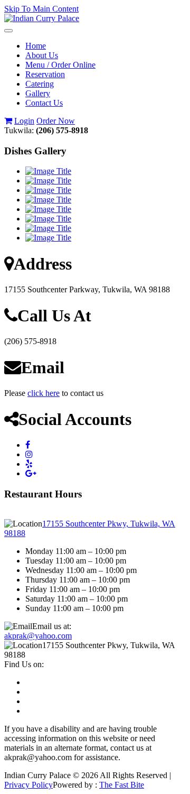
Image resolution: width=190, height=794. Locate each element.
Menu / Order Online (60, 64)
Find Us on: (24, 664)
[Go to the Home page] (41, 18)
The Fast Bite (121, 784)
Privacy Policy (28, 784)
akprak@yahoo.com (38, 635)
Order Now (55, 120)
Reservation (45, 74)
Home (35, 45)
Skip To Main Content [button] (41, 8)
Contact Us (44, 102)
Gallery (37, 93)
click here (43, 393)
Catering (39, 83)
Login (24, 120)
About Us (41, 55)
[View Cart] (8, 120)
